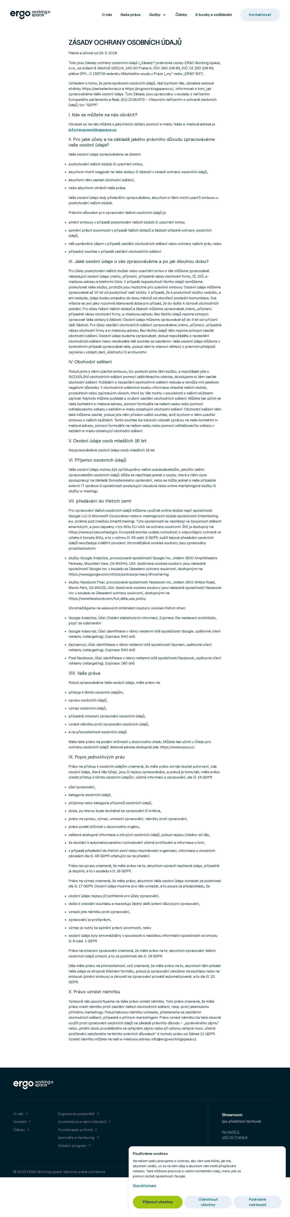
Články (181, 15)
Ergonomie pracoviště (76, 1114)
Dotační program (72, 1146)
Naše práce (131, 15)
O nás (107, 15)
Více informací (144, 1185)
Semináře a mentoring (76, 1137)
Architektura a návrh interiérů (82, 1122)
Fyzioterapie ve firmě (75, 1130)
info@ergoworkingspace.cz (92, 130)
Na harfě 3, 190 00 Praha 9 (234, 1135)
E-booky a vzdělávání (214, 15)
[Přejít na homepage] (32, 15)
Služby (154, 15)
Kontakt (20, 1122)
